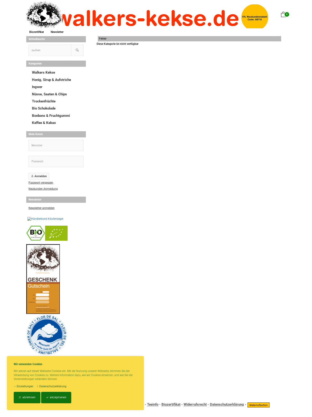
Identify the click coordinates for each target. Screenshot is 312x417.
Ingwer (37, 87)
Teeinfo (152, 405)
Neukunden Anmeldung (43, 188)
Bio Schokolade (44, 108)
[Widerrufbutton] (258, 405)
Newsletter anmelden (42, 208)
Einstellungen (24, 386)
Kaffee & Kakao (44, 123)
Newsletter (57, 32)
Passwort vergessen (41, 182)
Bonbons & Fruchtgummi (51, 116)
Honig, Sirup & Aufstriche (51, 80)
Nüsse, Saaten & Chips (49, 94)
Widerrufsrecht (195, 405)
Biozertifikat (36, 32)
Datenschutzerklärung (52, 386)
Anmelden (40, 176)
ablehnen (28, 397)
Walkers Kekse (43, 72)
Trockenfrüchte (44, 101)
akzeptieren (57, 397)
